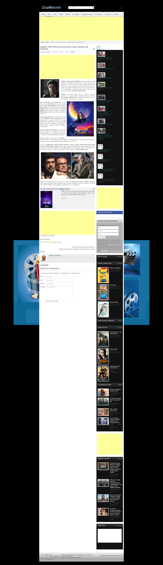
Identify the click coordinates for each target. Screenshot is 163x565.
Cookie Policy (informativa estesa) (73, 557)
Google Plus (103, 555)
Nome (42, 276)
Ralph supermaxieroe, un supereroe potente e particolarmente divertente (104, 113)
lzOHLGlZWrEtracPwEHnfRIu (105, 169)
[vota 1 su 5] (41, 242)
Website (42, 283)
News (49, 14)
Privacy (62, 557)
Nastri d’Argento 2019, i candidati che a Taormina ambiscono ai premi (77, 249)
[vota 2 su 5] (43, 242)
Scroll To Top (120, 555)
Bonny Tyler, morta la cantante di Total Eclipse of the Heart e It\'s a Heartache (105, 135)
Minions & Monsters (115, 268)
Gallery (67, 14)
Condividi (42, 235)
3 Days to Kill (113, 349)
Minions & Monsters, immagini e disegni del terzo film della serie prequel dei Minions (115, 498)
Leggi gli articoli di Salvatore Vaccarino (58, 257)
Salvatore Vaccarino (54, 255)
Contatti (115, 14)
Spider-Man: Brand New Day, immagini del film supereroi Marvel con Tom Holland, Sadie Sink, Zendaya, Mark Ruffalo (115, 468)
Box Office (75, 14)
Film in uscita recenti (55, 556)
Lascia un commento (50, 235)
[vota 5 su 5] (50, 242)
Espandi (119, 256)
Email (42, 280)
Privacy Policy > (104, 250)
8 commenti (108, 126)
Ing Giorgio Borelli (49, 559)
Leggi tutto (63, 198)
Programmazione (87, 14)
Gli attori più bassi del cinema (106, 68)
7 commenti (108, 60)
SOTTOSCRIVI (101, 237)
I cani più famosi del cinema (105, 124)
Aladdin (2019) (64, 189)
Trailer (61, 14)
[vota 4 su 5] (48, 242)
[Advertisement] (81, 29)
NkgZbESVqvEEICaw (103, 150)
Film (55, 14)
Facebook (120, 7)
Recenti (98, 47)
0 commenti (72, 52)
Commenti (98, 49)
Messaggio (42, 286)
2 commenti (108, 89)
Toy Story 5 (113, 285)
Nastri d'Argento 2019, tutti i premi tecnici (84, 247)
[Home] (51, 9)
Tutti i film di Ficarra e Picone (105, 78)
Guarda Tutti (118, 525)
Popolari (98, 46)
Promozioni (98, 14)
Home (43, 14)
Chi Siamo (107, 14)
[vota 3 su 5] (45, 242)
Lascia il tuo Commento (52, 301)
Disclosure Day (114, 302)
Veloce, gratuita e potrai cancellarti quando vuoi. (109, 225)
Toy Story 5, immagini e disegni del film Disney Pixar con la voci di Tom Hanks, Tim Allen (115, 511)
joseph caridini (102, 179)
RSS (115, 555)
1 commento (108, 138)
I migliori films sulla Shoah (105, 87)
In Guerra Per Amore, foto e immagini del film (115, 400)
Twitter (112, 555)
